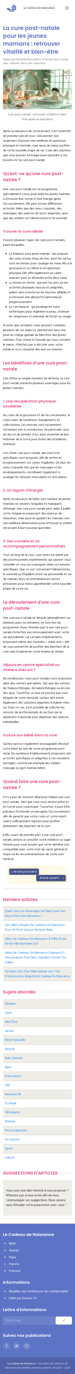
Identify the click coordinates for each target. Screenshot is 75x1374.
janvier (9, 1031)
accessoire (12, 1139)
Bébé (12, 1243)
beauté (10, 1049)
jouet (8, 1013)
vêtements (12, 1112)
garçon (10, 1157)
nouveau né (13, 1094)
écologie (10, 1103)
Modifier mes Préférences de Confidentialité (38, 1291)
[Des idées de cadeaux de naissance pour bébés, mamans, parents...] (12, 8)
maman (10, 1121)
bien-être (40, 63)
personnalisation (16, 1130)
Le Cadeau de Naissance (39, 8)
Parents (14, 1264)
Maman (14, 63)
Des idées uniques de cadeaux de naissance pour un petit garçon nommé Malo (35, 927)
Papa (12, 1257)
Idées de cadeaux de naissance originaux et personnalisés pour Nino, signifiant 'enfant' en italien (35, 957)
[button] (67, 8)
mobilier (10, 1004)
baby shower (14, 1058)
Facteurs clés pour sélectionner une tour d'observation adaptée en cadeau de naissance (37, 974)
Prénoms (15, 1271)
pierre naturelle (15, 1040)
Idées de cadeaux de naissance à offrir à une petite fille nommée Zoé (36, 941)
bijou (8, 1067)
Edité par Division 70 (23, 1298)
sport (9, 1148)
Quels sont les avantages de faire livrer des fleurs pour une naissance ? (35, 914)
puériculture (13, 1076)
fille (7, 1085)
